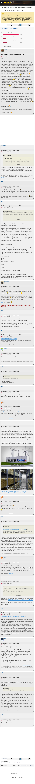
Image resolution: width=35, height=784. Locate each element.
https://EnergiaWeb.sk (5, 177)
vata (5, 401)
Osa (2, 302)
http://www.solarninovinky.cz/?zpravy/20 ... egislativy (13, 616)
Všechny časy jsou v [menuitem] (27, 765)
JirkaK (2, 386)
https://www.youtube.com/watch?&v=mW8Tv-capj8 (13, 492)
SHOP (23, 3)
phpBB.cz (20, 773)
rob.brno (2, 366)
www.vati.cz (11, 417)
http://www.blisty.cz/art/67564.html (9, 338)
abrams (5, 49)
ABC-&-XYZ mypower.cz (27, 665)
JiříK (2, 330)
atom (2, 181)
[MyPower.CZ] (7, 2)
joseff (2, 201)
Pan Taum (3, 421)
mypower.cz (6, 281)
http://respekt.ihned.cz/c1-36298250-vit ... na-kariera (20, 599)
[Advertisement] (17, 130)
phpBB (13, 769)
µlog (33, 3)
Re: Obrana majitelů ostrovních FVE (12, 54)
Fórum (20, 3)
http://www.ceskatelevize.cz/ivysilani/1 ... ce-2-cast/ (13, 411)
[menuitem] (16, 7)
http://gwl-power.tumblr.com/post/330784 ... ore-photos (13, 491)
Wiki (31, 3)
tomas (5, 348)
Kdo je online (4, 761)
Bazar (27, 3)
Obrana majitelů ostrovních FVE (12, 10)
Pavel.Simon (3, 145)
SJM (2, 608)
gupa (5, 638)
